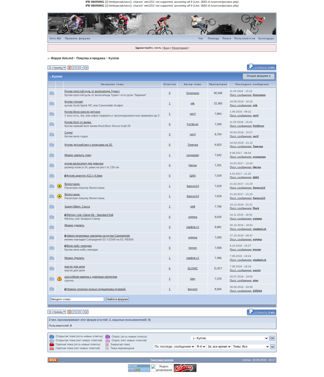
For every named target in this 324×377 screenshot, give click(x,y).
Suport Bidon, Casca (77, 206)
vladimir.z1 (192, 227)
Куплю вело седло (76, 136)
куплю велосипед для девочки (84, 163)
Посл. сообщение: (241, 94)
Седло (69, 132)
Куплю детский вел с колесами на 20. (89, 144)
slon (192, 278)
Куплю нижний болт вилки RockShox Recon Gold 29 (97, 125)
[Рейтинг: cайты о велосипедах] (185, 367)
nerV (193, 113)
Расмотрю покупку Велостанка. (85, 187)
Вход (167, 47)
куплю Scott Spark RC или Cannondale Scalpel (94, 105)
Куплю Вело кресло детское (82, 111)
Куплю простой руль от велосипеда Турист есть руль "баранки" (105, 95)
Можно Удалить (74, 257)
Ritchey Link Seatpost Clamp (82, 218)
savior (257, 270)
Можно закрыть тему (78, 155)
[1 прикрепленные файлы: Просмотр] (66, 175)
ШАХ (193, 175)
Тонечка (193, 144)
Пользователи (244, 38)
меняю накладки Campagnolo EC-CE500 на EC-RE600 (99, 239)
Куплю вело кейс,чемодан (81, 249)
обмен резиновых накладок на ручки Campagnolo (98, 235)
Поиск (226, 38)
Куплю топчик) (74, 101)
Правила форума (77, 38)
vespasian (192, 155)
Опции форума (257, 75)
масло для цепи (75, 266)
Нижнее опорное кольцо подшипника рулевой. (96, 289)
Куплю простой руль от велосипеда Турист (92, 91)
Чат (201, 38)
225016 (257, 290)
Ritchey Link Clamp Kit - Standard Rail (90, 214)
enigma (192, 216)
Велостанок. (72, 183)
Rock (256, 208)
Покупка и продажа (90, 58)
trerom (193, 247)
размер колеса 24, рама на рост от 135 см (92, 167)
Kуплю (114, 58)
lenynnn (192, 289)
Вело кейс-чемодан (79, 245)
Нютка (193, 165)
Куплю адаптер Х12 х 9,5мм (84, 175)
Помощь (213, 38)
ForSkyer (192, 124)
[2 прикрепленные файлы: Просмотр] (66, 245)
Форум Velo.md (62, 58)
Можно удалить (74, 225)
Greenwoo (192, 93)
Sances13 (193, 185)
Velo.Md (55, 38)
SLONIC (193, 268)
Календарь (266, 38)
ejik (193, 103)
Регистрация (180, 47)
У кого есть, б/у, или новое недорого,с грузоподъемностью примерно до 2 (112, 115)
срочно (69, 280)
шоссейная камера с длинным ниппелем (91, 276)
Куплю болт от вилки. (78, 122)
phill (192, 206)
